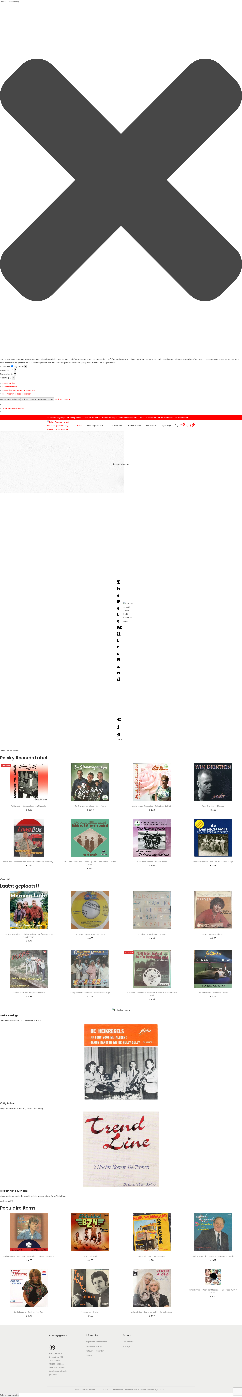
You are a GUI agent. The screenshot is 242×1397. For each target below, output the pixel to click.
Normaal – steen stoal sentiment (90, 934)
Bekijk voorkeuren (28, 399)
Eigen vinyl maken (94, 1346)
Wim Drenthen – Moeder (213, 806)
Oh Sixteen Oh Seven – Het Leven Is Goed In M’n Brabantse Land (151, 994)
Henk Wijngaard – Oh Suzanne (152, 1256)
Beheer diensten (10, 387)
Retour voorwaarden (95, 1351)
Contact (90, 1355)
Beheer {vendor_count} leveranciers (19, 390)
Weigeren (15, 399)
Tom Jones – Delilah (90, 1312)
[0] (181, 425)
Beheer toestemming (9, 1395)
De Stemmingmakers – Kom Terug (90, 806)
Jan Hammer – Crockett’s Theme (213, 992)
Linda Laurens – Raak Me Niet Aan (28, 1312)
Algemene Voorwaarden (13, 408)
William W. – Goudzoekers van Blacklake (28, 806)
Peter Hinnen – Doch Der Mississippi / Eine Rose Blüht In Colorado (213, 1291)
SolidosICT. (162, 1390)
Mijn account (128, 1342)
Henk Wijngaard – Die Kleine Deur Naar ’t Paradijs (213, 1256)
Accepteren (5, 399)
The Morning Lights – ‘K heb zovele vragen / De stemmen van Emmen (29, 935)
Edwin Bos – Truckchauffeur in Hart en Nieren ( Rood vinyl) (28, 862)
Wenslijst (127, 1346)
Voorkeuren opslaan (45, 399)
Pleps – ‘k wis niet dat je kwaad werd (29, 992)
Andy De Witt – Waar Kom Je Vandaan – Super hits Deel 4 (28, 1256)
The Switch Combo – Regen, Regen (151, 862)
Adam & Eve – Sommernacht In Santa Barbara (151, 1312)
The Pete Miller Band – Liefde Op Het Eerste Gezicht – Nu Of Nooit (90, 863)
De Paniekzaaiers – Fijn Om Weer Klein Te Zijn (213, 862)
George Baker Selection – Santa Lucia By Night (90, 992)
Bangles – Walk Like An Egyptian (151, 934)
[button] (121, 180)
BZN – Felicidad (90, 1256)
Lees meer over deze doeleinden (17, 394)
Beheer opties (9, 383)
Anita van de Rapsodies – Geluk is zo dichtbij (151, 806)
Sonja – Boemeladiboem (213, 934)
